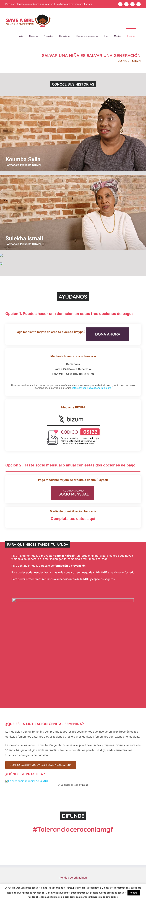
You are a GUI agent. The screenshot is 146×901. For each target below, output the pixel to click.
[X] (61, 855)
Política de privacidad (73, 877)
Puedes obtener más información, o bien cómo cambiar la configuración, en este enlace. (73, 897)
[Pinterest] (84, 855)
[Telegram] (79, 855)
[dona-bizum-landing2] (73, 414)
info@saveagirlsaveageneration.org (74, 4)
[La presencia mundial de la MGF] (27, 781)
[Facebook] (56, 855)
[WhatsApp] (73, 855)
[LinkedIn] (67, 855)
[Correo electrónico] (90, 855)
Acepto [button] (133, 892)
